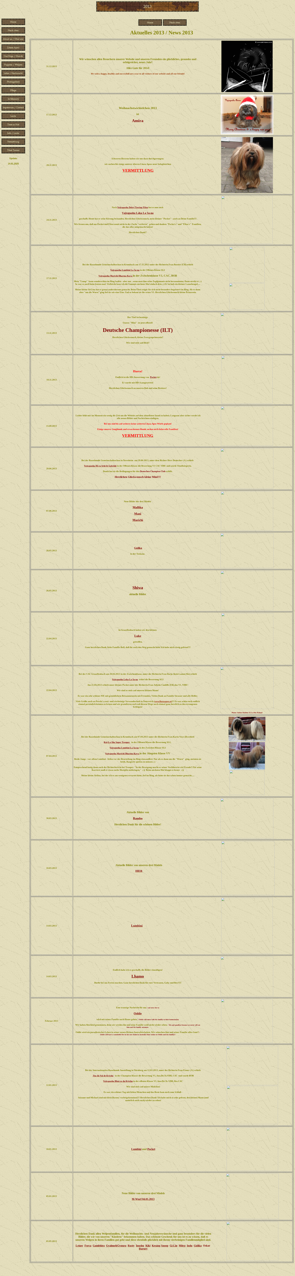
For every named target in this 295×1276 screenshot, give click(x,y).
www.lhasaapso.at (162, 701)
